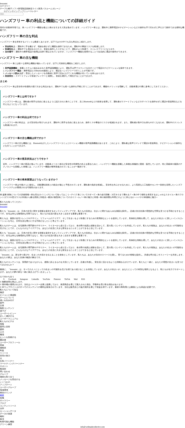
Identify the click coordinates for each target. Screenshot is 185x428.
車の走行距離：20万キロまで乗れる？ (114, 195)
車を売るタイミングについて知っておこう (50, 195)
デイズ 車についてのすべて (83, 195)
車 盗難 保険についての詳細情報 (14, 195)
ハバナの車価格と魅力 (146, 197)
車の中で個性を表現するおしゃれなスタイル (153, 195)
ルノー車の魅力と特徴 (88, 197)
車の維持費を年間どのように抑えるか (117, 197)
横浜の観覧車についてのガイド (62, 197)
